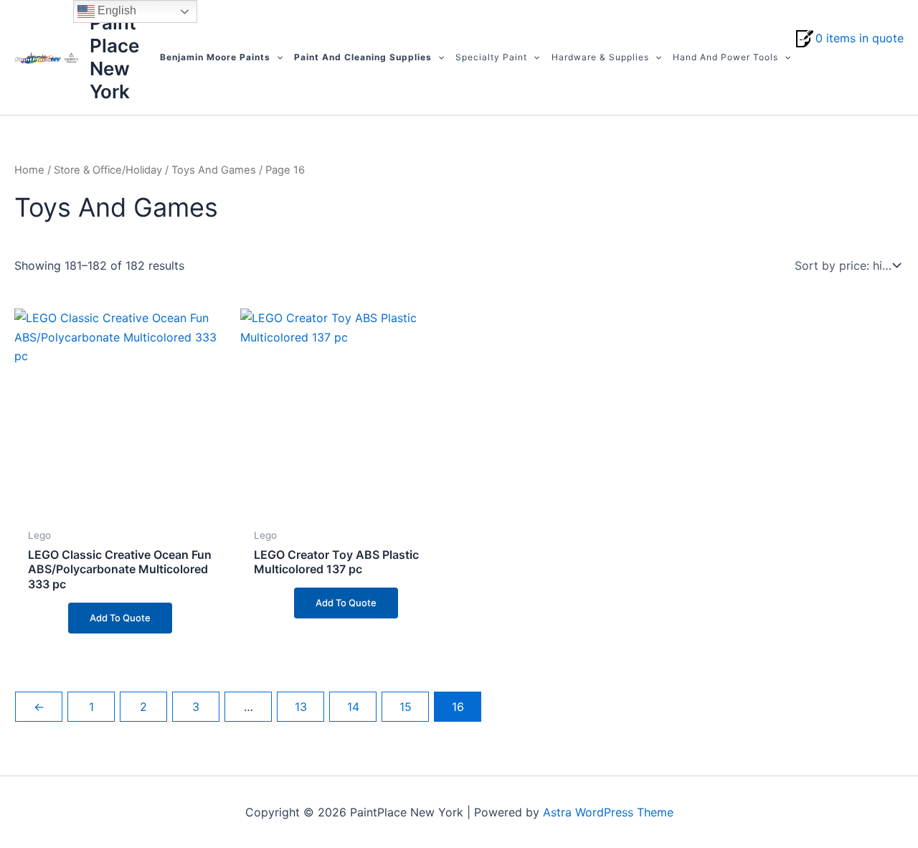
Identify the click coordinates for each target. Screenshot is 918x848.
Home (29, 170)
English (115, 10)
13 (301, 706)
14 (353, 706)
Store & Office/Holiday (108, 170)
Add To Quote (120, 617)
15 (405, 706)
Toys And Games (213, 170)
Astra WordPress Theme (608, 812)
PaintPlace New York (114, 57)
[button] (276, 57)
